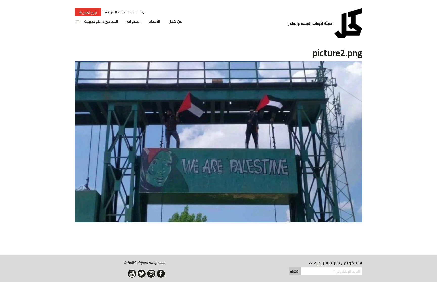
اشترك (295, 271)
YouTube (132, 273)
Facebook (161, 273)
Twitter (141, 273)
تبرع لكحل (86, 12)
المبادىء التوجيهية (101, 21)
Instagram (151, 273)
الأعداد (154, 21)
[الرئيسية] (348, 23)
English (128, 12)
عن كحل (175, 21)
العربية (111, 12)
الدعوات (133, 21)
